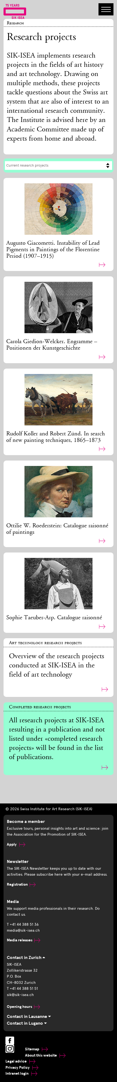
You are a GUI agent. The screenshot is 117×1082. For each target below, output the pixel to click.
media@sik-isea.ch (23, 930)
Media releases (19, 940)
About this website (41, 1055)
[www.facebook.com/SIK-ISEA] (9, 1041)
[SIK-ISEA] (15, 11)
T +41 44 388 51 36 (23, 924)
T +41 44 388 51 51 (22, 988)
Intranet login (17, 1073)
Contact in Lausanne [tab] (27, 1016)
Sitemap (32, 1049)
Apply (12, 844)
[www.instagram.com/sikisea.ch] (9, 1049)
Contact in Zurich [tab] (24, 957)
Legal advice (16, 1061)
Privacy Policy (17, 1067)
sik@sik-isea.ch (20, 994)
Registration (17, 884)
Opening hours (19, 1006)
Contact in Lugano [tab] (25, 1023)
